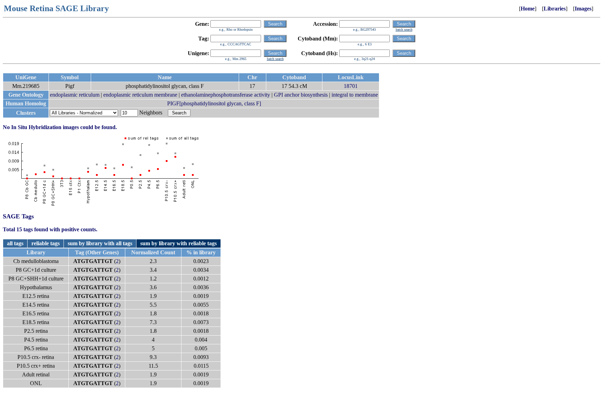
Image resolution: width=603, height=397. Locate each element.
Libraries (555, 9)
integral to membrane (355, 95)
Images (583, 9)
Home (528, 9)
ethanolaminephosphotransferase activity (225, 95)
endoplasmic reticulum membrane (140, 95)
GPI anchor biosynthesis (301, 95)
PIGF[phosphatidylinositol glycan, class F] (214, 103)
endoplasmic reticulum (74, 95)
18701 (351, 86)
